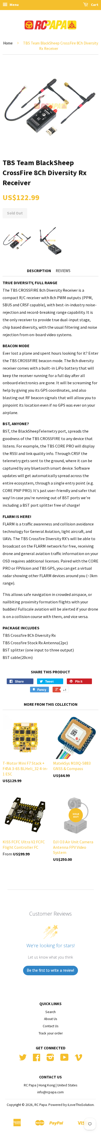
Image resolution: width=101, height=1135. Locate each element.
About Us (50, 1019)
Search (50, 1012)
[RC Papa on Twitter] (23, 1059)
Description (39, 270)
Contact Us (50, 1026)
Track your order (51, 1033)
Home (8, 43)
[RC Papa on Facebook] (36, 1059)
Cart (94, 4)
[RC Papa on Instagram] (50, 1059)
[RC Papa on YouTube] (64, 1059)
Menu (14, 4)
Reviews (63, 270)
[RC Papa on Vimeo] (78, 1059)
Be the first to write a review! (50, 970)
